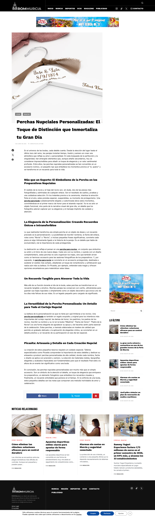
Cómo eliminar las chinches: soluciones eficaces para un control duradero (131, 329)
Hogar (18, 114)
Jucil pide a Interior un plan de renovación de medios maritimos (130, 394)
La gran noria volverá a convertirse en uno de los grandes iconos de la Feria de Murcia (131, 346)
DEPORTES (75, 489)
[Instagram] (116, 8)
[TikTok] (121, 8)
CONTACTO (94, 489)
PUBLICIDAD (57, 492)
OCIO (84, 489)
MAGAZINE (27, 114)
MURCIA (55, 489)
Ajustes (121, 513)
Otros (55, 437)
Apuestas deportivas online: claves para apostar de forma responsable (129, 363)
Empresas (117, 440)
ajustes (78, 514)
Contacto (138, 8)
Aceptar (93, 513)
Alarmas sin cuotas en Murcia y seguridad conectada (130, 379)
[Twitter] (126, 8)
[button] (142, 3)
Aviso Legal (15, 506)
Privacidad (15, 508)
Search (141, 311)
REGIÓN (64, 489)
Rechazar (107, 513)
